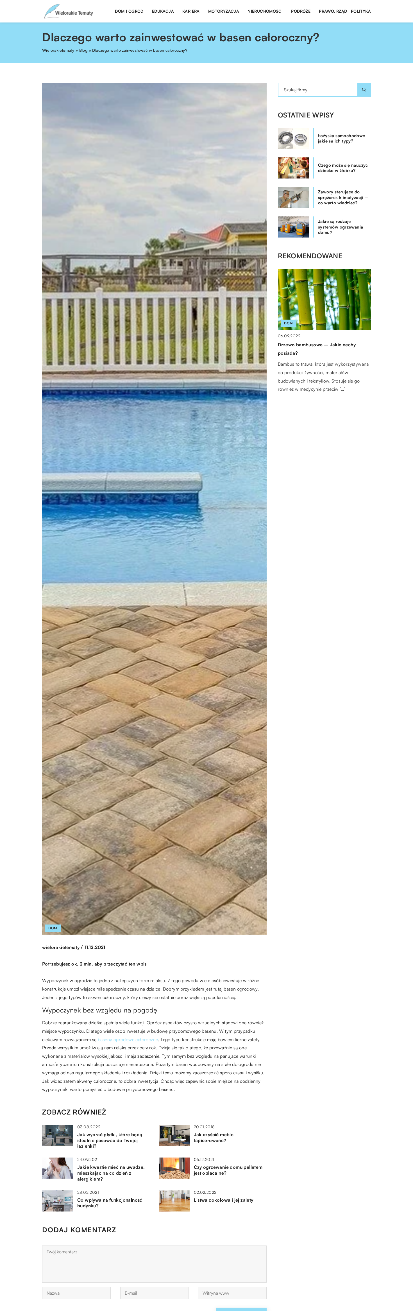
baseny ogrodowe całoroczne (128, 1039)
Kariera (191, 11)
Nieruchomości (265, 11)
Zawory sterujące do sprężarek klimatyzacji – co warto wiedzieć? (343, 197)
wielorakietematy (61, 947)
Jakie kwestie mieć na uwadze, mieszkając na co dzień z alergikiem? (111, 1173)
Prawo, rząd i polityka (345, 11)
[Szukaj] (364, 90)
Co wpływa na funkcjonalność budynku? (109, 1203)
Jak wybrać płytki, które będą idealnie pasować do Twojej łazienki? (109, 1140)
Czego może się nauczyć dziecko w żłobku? (343, 167)
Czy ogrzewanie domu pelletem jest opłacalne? (228, 1170)
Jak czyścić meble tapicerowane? (214, 1137)
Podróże (300, 11)
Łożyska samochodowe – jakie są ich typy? (344, 138)
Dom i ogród (129, 11)
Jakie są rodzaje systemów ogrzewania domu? (340, 227)
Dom (52, 928)
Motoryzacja (223, 11)
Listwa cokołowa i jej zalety (223, 1200)
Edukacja (163, 11)
